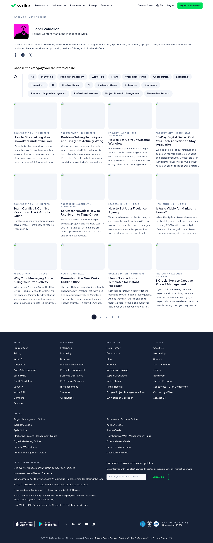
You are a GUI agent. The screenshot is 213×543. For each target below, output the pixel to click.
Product (19, 342)
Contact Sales (145, 5)
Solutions (57, 5)
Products (40, 5)
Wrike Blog (20, 16)
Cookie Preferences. (137, 538)
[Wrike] (20, 5)
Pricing (93, 5)
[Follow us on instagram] (93, 524)
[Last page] (118, 316)
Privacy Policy (102, 538)
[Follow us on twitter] (66, 524)
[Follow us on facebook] (73, 524)
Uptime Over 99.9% (172, 525)
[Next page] (112, 316)
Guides (18, 414)
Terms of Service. (118, 538)
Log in (170, 5)
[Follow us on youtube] (86, 524)
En (161, 5)
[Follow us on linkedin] (79, 524)
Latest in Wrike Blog (27, 462)
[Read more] (35, 135)
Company (159, 342)
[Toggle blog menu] (15, 77)
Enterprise (106, 5)
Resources (75, 5)
